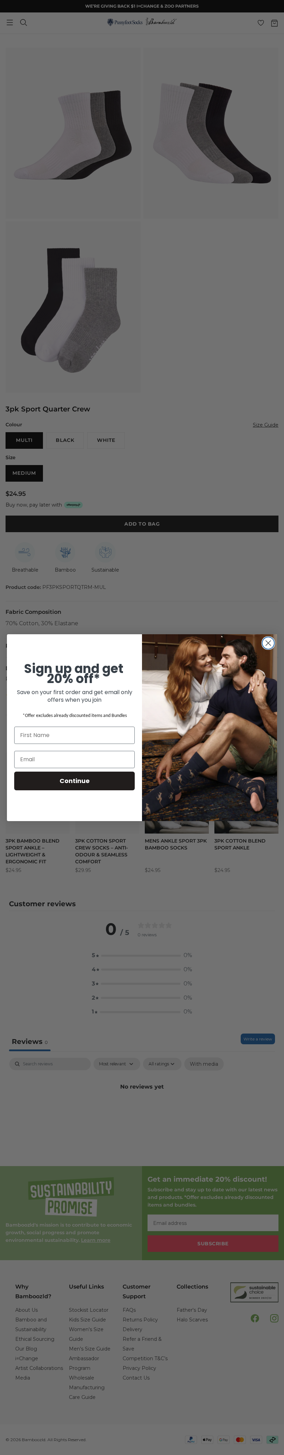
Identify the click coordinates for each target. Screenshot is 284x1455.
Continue (75, 780)
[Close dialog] (268, 643)
